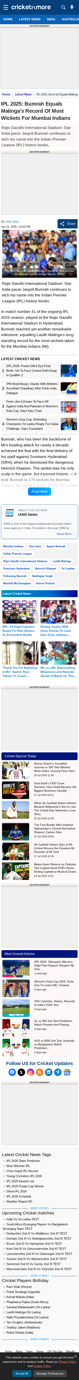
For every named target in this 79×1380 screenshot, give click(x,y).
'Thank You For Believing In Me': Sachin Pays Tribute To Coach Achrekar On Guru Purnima (19, 676)
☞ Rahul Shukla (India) (18, 1332)
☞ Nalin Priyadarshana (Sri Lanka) (26, 1317)
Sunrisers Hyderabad (16, 568)
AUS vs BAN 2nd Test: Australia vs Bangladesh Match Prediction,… (54, 1044)
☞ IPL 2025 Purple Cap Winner (23, 1186)
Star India (35, 546)
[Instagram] (30, 1072)
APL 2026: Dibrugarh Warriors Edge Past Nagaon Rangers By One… (54, 965)
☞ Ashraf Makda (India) (18, 1297)
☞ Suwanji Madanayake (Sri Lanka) (26, 1307)
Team (29, 1351)
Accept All (22, 1373)
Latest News (23, 94)
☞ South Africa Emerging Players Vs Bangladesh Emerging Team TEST (35, 1225)
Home (8, 19)
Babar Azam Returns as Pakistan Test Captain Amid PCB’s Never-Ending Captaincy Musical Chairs (55, 868)
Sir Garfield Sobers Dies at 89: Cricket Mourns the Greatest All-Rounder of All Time (54, 848)
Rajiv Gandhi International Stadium (25, 561)
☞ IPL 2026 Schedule (17, 1196)
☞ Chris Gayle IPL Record (20, 1171)
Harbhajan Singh (42, 576)
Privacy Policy (67, 1361)
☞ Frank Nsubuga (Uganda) (21, 1292)
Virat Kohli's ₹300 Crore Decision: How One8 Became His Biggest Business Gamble (55, 787)
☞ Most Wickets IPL (16, 1166)
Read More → (66, 533)
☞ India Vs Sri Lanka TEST (21, 1219)
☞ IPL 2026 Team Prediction (21, 1161)
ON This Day (55, 1351)
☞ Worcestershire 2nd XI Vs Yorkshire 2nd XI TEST (37, 1269)
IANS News (12, 221)
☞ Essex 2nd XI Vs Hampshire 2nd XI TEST (32, 1243)
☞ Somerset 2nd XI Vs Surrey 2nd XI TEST (32, 1264)
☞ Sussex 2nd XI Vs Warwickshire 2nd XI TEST (35, 1259)
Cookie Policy (41, 1366)
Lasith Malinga (62, 561)
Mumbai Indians (13, 546)
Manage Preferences (49, 1373)
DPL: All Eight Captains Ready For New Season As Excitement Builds (18, 630)
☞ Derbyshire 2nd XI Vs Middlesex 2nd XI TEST (35, 1233)
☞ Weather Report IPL (18, 1201)
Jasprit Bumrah (55, 546)
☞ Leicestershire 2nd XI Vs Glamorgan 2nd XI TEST (37, 1253)
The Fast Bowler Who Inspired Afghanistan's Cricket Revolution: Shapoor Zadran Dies (55, 828)
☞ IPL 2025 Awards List (18, 1181)
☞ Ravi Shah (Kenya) (17, 1286)
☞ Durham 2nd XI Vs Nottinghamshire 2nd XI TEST (37, 1238)
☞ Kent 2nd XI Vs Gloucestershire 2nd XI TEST (34, 1248)
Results (70, 1351)
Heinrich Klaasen (45, 568)
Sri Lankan (68, 568)
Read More (40, 491)
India (51, 19)
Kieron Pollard (45, 583)
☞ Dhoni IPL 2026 (15, 1191)
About (19, 1351)
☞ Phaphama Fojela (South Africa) (25, 1302)
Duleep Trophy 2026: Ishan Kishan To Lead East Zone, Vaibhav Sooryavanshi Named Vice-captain (56, 635)
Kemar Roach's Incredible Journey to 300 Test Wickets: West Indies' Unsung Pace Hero (54, 767)
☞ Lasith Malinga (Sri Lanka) (22, 1312)
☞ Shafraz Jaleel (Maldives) (21, 1327)
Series (40, 1351)
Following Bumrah (15, 576)
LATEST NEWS (30, 19)
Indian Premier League (17, 553)
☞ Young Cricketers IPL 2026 (22, 1176)
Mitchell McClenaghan (17, 583)
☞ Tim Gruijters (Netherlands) (22, 1322)
